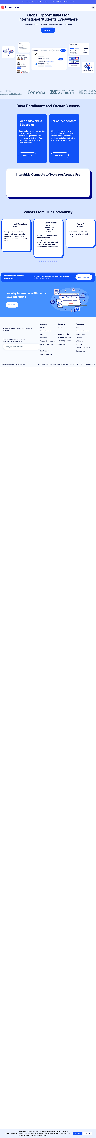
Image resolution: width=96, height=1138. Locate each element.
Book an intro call (46, 354)
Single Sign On (62, 364)
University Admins (64, 341)
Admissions (44, 327)
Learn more (27, 155)
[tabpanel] (16, 235)
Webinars (79, 341)
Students (43, 334)
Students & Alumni (64, 337)
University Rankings (83, 348)
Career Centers (45, 331)
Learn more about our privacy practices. (32, 1135)
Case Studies (80, 334)
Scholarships (80, 351)
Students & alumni (46, 344)
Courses (79, 338)
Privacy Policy (74, 364)
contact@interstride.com (47, 364)
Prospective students (47, 341)
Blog (77, 327)
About (60, 327)
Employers (43, 338)
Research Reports (82, 331)
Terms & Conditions (88, 364)
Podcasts (79, 344)
